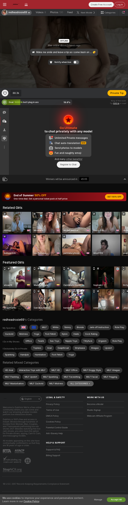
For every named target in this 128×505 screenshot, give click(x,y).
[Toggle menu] (4, 4)
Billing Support (53, 455)
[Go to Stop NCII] (12, 470)
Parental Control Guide (57, 427)
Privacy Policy (53, 404)
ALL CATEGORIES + (80, 383)
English (28, 399)
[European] (33, 327)
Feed (70, 12)
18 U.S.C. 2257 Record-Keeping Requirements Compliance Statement (36, 484)
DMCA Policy (52, 416)
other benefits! (74, 159)
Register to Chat (68, 164)
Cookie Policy (31, 501)
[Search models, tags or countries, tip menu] (123, 12)
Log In (120, 4)
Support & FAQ (53, 449)
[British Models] (23, 327)
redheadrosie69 (13, 319)
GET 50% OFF (114, 197)
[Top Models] (26, 4)
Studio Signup (94, 410)
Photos (56, 12)
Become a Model (95, 404)
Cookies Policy (53, 422)
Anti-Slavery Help (54, 433)
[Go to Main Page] (15, 4)
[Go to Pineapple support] (28, 461)
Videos (41, 12)
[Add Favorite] (5, 93)
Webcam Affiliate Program (99, 416)
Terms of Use (52, 410)
